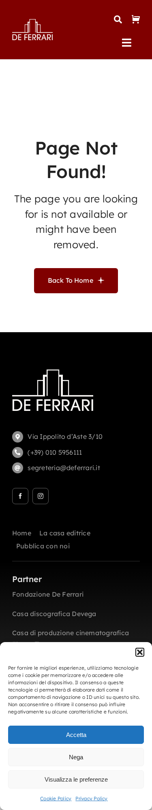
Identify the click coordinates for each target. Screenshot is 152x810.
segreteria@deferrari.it (64, 468)
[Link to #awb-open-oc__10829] (118, 19)
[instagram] (40, 496)
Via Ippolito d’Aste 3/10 (65, 436)
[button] (140, 652)
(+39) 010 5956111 (55, 452)
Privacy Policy (91, 798)
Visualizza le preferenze (76, 779)
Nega (76, 757)
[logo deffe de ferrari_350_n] (32, 22)
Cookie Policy (55, 798)
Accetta (76, 734)
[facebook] (20, 496)
